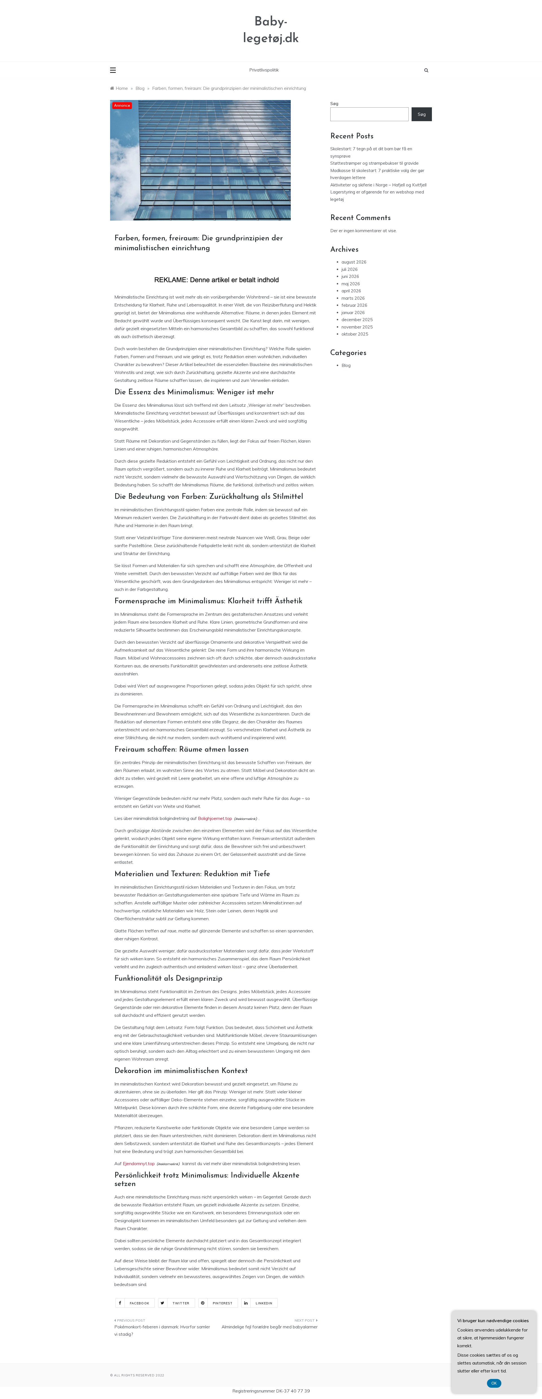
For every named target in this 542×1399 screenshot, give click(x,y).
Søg (334, 103)
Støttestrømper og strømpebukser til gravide (374, 163)
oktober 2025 (355, 334)
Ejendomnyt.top (139, 1163)
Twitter (181, 1303)
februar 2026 (354, 305)
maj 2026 (351, 283)
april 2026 (351, 290)
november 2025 (357, 327)
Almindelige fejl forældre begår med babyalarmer (270, 1327)
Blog (346, 365)
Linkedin (264, 1303)
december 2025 (357, 319)
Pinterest (223, 1303)
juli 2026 (350, 269)
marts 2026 (353, 298)
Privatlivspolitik (264, 70)
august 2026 (354, 262)
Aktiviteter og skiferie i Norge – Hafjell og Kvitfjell (378, 185)
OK (494, 1383)
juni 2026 (350, 276)
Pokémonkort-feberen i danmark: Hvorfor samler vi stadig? (162, 1330)
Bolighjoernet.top (215, 818)
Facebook (139, 1303)
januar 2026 (353, 312)
